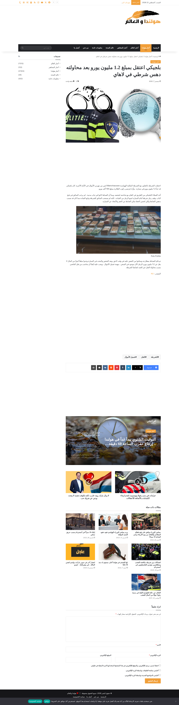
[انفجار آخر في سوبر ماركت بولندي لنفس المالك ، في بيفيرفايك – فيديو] (80, 552)
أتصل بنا (77, 48)
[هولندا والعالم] (142, 17)
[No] (176, 701)
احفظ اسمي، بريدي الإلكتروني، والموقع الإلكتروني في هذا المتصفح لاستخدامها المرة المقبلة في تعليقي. (125, 666)
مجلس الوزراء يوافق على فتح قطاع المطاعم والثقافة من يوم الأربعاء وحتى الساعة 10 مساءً (147, 534)
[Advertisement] (65, 25)
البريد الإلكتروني (155, 655)
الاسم (158, 645)
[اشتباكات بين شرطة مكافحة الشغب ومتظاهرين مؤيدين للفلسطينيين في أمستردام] (146, 552)
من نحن (86, 48)
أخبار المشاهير (122, 48)
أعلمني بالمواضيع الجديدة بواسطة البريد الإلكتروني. (142, 675)
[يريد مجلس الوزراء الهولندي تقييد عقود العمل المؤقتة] (113, 521)
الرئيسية (156, 48)
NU (152, 273)
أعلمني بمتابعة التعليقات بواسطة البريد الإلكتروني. (142, 670)
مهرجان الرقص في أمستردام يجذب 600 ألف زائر (113, 2)
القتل (143, 357)
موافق (47, 701)
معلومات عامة (97, 48)
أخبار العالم (134, 48)
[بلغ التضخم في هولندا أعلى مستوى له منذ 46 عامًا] (113, 552)
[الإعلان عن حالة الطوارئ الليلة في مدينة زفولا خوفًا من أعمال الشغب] (146, 582)
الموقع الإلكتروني (105, 655)
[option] (113, 440)
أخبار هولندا (146, 48)
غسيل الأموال (130, 357)
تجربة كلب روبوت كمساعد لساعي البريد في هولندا (136, 441)
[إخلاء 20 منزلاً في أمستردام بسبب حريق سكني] (80, 521)
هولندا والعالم (72, 693)
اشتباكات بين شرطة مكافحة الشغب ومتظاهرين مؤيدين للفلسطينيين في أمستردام (148, 565)
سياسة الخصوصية (79, 697)
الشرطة (154, 357)
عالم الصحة (110, 48)
